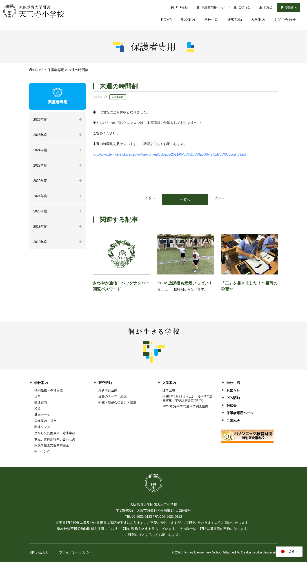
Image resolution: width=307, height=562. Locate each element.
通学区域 (168, 390)
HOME (166, 20)
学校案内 (188, 20)
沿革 (37, 396)
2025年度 (40, 135)
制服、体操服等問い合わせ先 (54, 439)
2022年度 (40, 181)
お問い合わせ (285, 20)
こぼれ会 (244, 7)
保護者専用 (55, 70)
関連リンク (42, 427)
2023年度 (40, 165)
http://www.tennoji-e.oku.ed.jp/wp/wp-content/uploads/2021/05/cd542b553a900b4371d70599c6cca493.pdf (170, 154)
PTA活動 (181, 7)
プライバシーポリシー (76, 552)
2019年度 (40, 226)
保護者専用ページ (212, 7)
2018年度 (40, 242)
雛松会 (268, 7)
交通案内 (290, 7)
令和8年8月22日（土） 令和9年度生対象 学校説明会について (187, 398)
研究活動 (234, 20)
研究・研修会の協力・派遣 (117, 402)
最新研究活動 (107, 390)
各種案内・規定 (45, 421)
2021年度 (40, 196)
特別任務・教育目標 (48, 390)
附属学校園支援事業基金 (51, 445)
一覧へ (185, 200)
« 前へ (150, 198)
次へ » (220, 198)
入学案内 (258, 20)
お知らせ (233, 390)
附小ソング (42, 451)
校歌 (37, 408)
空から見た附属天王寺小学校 (54, 433)
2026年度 (40, 119)
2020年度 (40, 211)
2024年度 (40, 150)
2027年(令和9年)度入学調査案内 (185, 406)
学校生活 (211, 20)
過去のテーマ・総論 (112, 396)
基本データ (42, 415)
